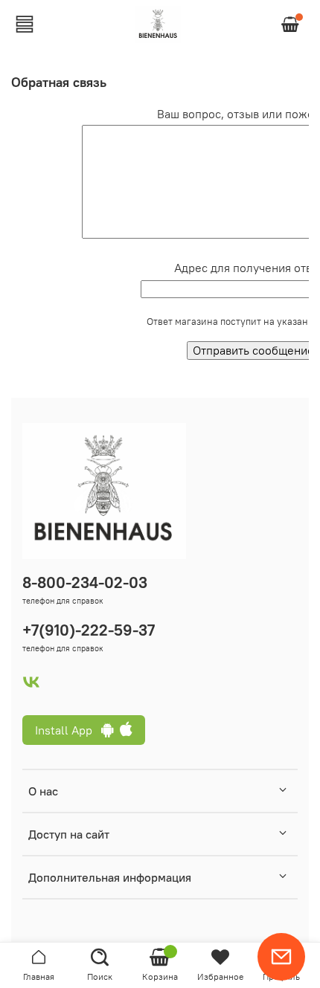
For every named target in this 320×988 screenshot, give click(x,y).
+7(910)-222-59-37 (88, 630)
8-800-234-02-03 (84, 582)
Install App (68, 730)
